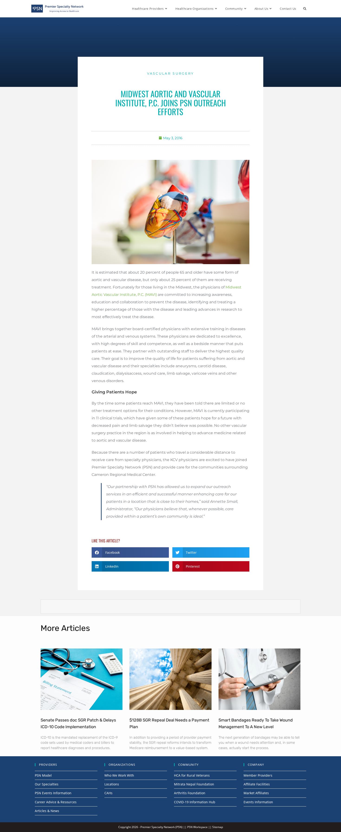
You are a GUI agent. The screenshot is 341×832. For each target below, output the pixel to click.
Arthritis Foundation (189, 793)
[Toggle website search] (305, 8)
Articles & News (47, 811)
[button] (130, 552)
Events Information (258, 802)
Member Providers (258, 775)
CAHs (108, 793)
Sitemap (217, 827)
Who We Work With (119, 775)
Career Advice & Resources (56, 802)
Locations (111, 784)
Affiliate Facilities (257, 784)
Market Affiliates (256, 793)
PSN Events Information (53, 793)
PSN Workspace (197, 827)
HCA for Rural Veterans (192, 775)
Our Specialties (46, 784)
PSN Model (43, 775)
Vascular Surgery (170, 73)
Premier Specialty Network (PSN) (161, 827)
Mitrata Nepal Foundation (194, 784)
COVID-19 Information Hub (194, 802)
